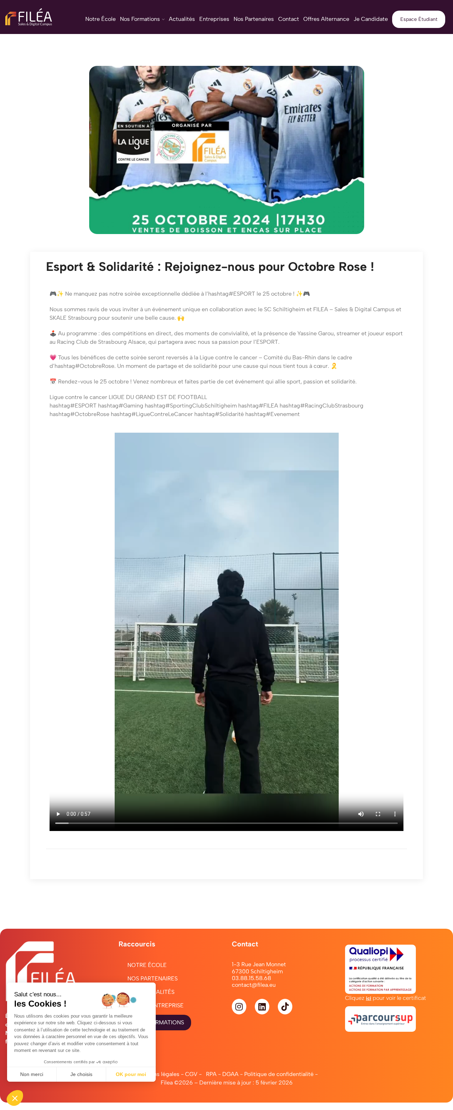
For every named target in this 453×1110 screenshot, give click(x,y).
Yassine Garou (315, 333)
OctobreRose (84, 366)
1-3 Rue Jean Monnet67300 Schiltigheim (259, 967)
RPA (211, 1074)
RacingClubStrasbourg (321, 405)
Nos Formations (140, 19)
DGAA (230, 1074)
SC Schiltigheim (284, 309)
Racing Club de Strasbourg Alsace (101, 341)
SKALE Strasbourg (73, 317)
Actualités (182, 19)
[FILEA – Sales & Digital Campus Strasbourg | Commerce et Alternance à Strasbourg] (37, 17)
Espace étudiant (418, 19)
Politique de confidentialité (279, 1074)
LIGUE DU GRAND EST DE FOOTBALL (158, 397)
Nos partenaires (254, 19)
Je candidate (371, 19)
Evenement (272, 414)
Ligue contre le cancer (78, 397)
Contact (288, 19)
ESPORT (231, 293)
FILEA (258, 405)
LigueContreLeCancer (152, 414)
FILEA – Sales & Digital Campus (354, 309)
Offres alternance (326, 19)
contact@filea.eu (254, 984)
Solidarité (219, 414)
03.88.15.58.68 (251, 978)
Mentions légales (157, 1074)
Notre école (100, 19)
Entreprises (214, 19)
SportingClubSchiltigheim (191, 405)
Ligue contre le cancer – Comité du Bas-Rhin (258, 357)
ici (368, 998)
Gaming (120, 405)
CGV (191, 1074)
